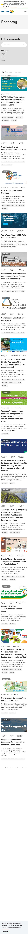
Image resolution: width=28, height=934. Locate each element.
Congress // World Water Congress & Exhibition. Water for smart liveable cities (13, 742)
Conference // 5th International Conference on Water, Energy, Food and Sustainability (13, 276)
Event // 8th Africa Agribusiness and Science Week (11, 609)
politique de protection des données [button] (12, 927)
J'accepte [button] (5, 931)
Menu (25, 11)
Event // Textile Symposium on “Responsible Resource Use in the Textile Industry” (13, 561)
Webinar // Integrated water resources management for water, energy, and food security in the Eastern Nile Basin (12, 416)
